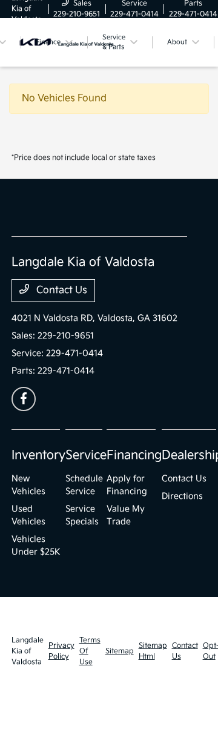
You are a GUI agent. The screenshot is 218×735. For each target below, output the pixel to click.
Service (86, 455)
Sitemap (119, 651)
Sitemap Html (153, 651)
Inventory (38, 455)
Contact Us (60, 290)
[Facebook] (24, 399)
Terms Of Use (90, 651)
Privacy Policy (61, 651)
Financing (134, 455)
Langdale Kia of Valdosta (28, 651)
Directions (182, 496)
